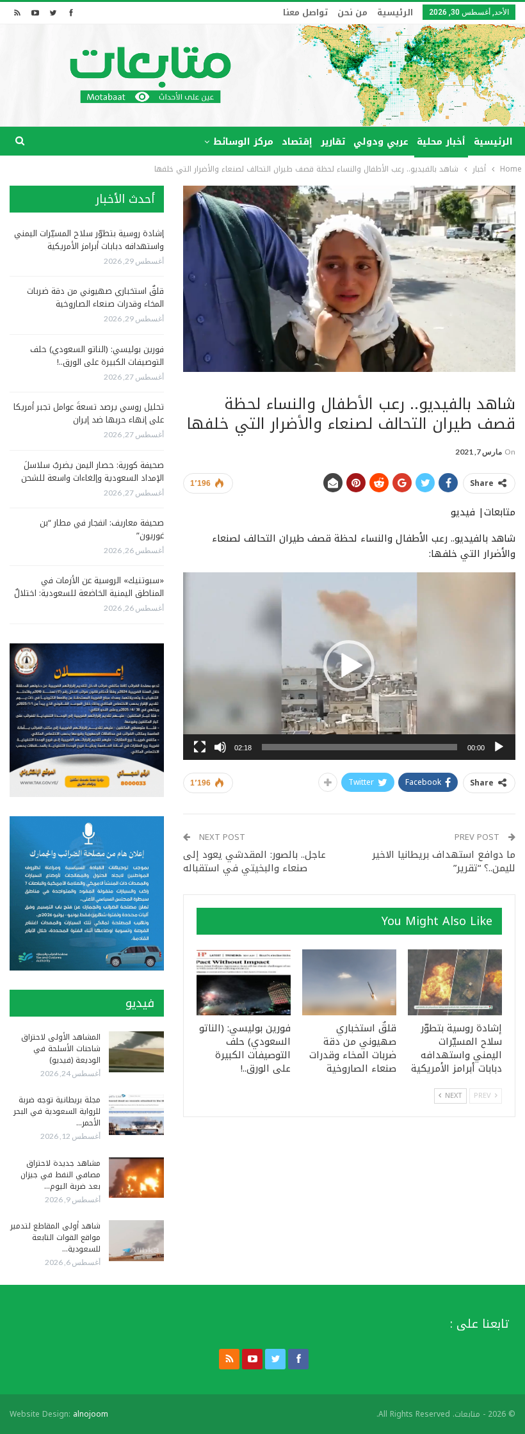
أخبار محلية (441, 141)
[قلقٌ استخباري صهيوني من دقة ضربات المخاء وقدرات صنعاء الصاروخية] (349, 982)
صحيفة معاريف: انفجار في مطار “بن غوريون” (102, 529)
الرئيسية (395, 12)
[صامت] (220, 747)
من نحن (352, 12)
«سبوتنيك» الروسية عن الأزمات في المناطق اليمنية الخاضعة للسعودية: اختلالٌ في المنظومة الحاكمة (89, 593)
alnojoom (90, 1414)
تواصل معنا (305, 12)
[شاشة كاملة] (199, 747)
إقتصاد (297, 141)
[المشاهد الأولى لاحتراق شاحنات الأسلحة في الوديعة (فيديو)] (136, 1051)
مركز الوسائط (243, 141)
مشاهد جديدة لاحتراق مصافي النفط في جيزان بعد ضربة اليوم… (60, 1174)
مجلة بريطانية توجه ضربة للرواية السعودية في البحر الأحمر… (57, 1111)
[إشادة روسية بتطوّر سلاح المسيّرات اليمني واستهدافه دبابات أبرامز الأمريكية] (455, 982)
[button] (349, 665)
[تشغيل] (498, 747)
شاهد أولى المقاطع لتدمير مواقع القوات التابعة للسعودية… (55, 1237)
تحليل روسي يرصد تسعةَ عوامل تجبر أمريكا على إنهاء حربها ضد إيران (88, 413)
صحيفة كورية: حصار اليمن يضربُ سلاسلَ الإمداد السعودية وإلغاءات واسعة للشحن (92, 471)
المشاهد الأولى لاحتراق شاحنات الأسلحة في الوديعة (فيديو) (61, 1048)
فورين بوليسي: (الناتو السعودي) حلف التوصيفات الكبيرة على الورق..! (97, 355)
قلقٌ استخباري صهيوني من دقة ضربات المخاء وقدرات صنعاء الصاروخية (95, 297)
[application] (349, 665)
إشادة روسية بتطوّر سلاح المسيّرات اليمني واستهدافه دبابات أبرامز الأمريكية (89, 239)
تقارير (333, 141)
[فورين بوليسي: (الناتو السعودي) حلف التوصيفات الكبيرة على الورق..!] (244, 982)
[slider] (359, 747)
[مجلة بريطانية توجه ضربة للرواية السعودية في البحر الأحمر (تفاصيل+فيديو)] (136, 1114)
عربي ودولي (380, 141)
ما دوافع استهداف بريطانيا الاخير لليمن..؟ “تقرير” (443, 861)
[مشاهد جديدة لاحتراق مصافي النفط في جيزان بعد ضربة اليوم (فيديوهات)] (136, 1177)
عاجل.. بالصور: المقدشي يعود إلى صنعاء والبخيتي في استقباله (254, 861)
